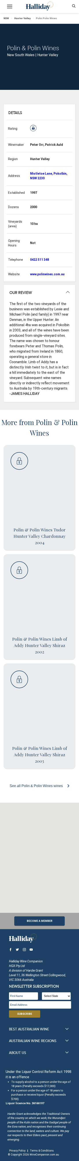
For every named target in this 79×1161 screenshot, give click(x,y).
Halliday (39, 6)
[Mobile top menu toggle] (9, 7)
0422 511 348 (39, 259)
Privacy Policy (17, 1150)
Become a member (39, 921)
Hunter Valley (22, 18)
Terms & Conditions (42, 1150)
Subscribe (24, 1013)
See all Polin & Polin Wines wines (37, 786)
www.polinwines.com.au (47, 274)
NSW (6, 18)
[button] (39, 855)
